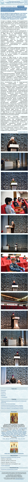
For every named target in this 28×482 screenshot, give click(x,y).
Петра (15, 434)
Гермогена (16, 433)
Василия (21, 435)
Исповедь (3, 392)
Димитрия (8, 433)
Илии (16, 431)
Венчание (3, 395)
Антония (7, 432)
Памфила (14, 429)
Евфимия (24, 432)
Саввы (11, 433)
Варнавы (3, 433)
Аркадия (20, 433)
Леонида (15, 436)
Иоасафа (24, 431)
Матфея (20, 432)
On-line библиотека (5, 465)
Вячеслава (20, 431)
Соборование (4, 397)
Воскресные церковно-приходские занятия (10, 457)
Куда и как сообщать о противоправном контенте (12, 408)
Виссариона (15, 432)
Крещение (3, 390)
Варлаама (9, 431)
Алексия (14, 435)
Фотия (21, 427)
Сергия (13, 431)
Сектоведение (8, 6)
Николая (22, 436)
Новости (14, 6)
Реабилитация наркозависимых (8, 403)
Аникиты (3, 428)
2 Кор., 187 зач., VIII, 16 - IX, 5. (9, 438)
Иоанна (3, 432)
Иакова (11, 434)
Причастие (3, 393)
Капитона (19, 429)
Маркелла (4, 434)
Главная (2, 6)
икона (25, 427)
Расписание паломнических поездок (9, 469)
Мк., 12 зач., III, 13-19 (20, 438)
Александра (21, 428)
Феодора (2, 435)
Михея (10, 432)
